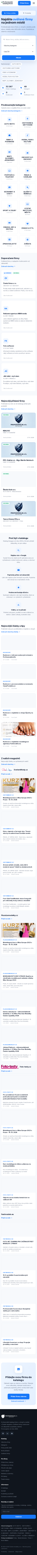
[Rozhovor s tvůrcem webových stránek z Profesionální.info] (18, 643)
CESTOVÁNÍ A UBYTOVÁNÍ (11, 68)
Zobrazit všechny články (9, 632)
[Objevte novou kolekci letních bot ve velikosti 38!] (18, 1185)
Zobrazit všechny (7, 266)
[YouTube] (12, 1433)
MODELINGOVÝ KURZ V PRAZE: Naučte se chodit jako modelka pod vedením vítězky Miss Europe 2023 (18, 978)
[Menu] (34, 3)
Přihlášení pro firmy (7, 1465)
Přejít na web (5, 774)
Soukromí (11, 1551)
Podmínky (4, 1551)
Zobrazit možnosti (17, 1401)
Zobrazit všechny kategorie (11, 111)
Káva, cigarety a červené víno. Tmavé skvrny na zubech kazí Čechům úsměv (16, 832)
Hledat (18, 58)
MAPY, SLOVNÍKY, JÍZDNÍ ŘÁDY (13, 81)
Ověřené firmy (5, 1453)
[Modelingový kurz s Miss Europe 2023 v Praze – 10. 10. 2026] (18, 785)
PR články (4, 1476)
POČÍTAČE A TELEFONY (17, 1533)
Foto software (8, 346)
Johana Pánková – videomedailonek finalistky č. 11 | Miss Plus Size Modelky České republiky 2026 (17, 1049)
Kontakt (3, 1491)
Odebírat (18, 1517)
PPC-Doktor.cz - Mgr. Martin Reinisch (18, 460)
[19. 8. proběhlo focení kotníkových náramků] (18, 1263)
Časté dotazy (5, 1479)
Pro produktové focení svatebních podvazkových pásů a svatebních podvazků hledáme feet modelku (15, 1097)
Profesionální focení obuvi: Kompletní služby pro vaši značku (16, 1310)
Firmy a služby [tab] (11, 13)
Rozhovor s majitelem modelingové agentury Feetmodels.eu (16, 743)
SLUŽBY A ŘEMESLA (28, 1535)
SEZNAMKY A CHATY (14, 1535)
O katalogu (4, 1488)
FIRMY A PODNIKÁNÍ (9, 72)
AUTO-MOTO (16, 64)
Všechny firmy (5, 1442)
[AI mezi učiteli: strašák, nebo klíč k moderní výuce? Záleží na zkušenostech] (18, 852)
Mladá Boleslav (22, 1538)
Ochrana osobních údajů (9, 1496)
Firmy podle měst (6, 1448)
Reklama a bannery (7, 1473)
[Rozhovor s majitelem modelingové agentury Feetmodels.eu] (18, 729)
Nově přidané (5, 1450)
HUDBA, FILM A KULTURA (10, 76)
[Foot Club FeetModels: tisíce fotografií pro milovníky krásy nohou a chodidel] (18, 886)
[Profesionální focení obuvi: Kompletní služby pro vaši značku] (18, 1296)
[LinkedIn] (7, 1433)
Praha (15, 1538)
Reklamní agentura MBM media (15, 314)
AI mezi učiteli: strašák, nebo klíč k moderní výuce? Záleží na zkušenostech (17, 866)
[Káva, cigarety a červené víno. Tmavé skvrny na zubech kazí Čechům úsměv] (18, 819)
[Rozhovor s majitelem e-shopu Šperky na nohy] (18, 700)
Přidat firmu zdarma (18, 1396)
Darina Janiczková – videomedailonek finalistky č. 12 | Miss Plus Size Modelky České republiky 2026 (17, 1014)
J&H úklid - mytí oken (11, 376)
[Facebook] (3, 1433)
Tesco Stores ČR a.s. (11, 519)
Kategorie (4, 1445)
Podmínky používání (7, 1493)
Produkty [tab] (28, 13)
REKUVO (6, 431)
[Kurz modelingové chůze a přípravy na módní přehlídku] (18, 1151)
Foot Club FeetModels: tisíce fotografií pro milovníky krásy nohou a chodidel (17, 899)
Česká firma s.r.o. (10, 283)
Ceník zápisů (5, 1470)
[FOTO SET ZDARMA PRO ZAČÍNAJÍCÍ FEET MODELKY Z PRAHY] (18, 1229)
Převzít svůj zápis (6, 1468)
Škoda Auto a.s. (9, 490)
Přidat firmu (24, 3)
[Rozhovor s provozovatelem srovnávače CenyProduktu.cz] (18, 671)
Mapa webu (18, 1551)
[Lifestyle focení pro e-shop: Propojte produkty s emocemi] (18, 1330)
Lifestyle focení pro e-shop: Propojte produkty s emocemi (16, 1343)
